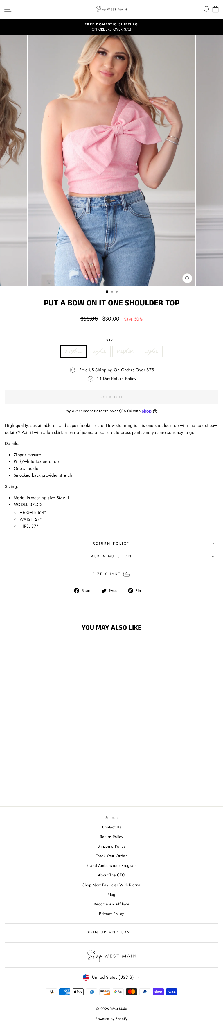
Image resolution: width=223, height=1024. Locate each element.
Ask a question (111, 556)
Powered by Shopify (111, 1018)
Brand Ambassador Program (111, 865)
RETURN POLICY (111, 543)
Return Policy (111, 836)
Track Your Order (111, 856)
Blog (111, 894)
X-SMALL (73, 351)
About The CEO (111, 875)
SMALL (99, 351)
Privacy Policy (111, 913)
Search (111, 817)
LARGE (151, 351)
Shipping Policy (112, 846)
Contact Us (111, 827)
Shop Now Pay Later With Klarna (111, 885)
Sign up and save (110, 932)
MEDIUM (125, 351)
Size (111, 340)
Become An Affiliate (112, 904)
